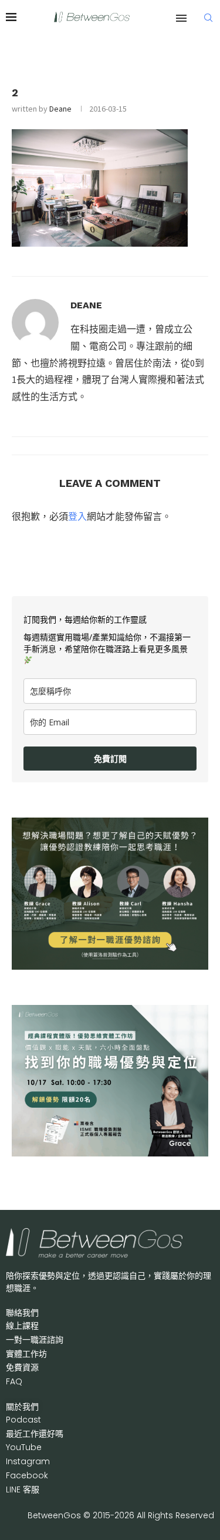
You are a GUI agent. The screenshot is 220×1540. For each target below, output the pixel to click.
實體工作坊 (26, 1354)
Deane (60, 108)
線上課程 (22, 1325)
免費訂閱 (110, 758)
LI (22, 1489)
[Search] (208, 18)
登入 (77, 516)
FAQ (14, 1381)
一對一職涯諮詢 (34, 1340)
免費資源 (22, 1367)
